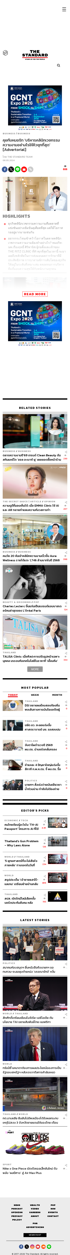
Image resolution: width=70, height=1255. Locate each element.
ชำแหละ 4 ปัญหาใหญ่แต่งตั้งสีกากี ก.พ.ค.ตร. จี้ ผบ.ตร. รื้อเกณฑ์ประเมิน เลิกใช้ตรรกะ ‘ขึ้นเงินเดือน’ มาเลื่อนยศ (43, 767)
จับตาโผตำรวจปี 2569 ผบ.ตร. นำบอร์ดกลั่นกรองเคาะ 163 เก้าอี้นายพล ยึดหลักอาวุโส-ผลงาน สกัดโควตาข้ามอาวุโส (43, 747)
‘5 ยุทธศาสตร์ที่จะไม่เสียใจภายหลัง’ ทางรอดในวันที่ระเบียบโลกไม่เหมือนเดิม (20, 863)
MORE (35, 669)
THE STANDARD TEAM (19, 157)
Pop (53, 1205)
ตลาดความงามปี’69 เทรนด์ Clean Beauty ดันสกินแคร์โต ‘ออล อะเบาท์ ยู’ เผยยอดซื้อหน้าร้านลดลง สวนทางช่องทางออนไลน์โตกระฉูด (32, 457)
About (35, 1216)
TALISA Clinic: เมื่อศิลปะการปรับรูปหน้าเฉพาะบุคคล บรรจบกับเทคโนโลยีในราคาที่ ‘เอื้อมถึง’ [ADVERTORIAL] (31, 658)
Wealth (35, 1205)
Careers (35, 1212)
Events (53, 1212)
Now (53, 1209)
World (9, 856)
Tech (24, 820)
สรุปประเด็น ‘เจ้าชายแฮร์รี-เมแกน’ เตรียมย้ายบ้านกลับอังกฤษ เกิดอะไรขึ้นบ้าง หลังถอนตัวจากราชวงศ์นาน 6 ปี (21, 882)
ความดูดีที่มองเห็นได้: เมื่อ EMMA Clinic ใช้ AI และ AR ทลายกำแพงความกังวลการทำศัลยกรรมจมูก (31, 508)
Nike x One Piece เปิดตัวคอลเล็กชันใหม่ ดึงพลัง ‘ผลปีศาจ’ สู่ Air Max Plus (30, 1170)
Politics (31, 780)
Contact (53, 1216)
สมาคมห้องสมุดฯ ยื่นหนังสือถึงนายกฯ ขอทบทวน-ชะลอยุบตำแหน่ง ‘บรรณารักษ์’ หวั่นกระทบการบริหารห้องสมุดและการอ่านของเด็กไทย (30, 969)
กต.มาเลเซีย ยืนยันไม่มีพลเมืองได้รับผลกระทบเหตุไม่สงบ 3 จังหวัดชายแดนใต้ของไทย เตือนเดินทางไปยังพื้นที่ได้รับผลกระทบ (30, 1120)
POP (36, 602)
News (17, 1205)
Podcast (17, 1209)
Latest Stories (35, 920)
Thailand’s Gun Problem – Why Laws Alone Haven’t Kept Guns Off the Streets (21, 843)
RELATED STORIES (35, 408)
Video (35, 1209)
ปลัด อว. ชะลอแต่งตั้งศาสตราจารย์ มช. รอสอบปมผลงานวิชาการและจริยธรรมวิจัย (42, 727)
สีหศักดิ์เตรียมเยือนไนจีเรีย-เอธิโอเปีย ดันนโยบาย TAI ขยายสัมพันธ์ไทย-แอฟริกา (28, 1020)
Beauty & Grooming (17, 602)
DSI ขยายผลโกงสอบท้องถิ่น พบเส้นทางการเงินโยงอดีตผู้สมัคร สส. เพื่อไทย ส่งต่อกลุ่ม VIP (43, 707)
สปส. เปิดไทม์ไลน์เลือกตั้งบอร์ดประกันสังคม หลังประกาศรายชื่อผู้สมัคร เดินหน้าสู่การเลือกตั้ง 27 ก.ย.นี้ (21, 900)
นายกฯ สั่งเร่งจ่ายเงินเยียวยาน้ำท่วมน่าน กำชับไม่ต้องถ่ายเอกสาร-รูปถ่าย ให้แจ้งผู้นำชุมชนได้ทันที (43, 787)
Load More (35, 1181)
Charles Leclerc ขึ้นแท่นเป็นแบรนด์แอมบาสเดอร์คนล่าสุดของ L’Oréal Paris (32, 608)
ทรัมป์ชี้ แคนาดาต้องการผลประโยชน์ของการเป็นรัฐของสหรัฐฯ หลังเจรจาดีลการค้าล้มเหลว (32, 1070)
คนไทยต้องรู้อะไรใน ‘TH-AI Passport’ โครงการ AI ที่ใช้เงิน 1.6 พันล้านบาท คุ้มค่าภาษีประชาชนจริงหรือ (22, 827)
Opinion (49, 501)
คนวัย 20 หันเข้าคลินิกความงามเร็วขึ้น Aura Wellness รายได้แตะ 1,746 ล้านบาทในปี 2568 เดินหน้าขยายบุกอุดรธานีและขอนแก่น (31, 558)
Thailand (9, 652)
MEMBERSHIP (35, 1235)
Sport (7, 1164)
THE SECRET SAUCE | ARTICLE (22, 501)
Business (9, 133)
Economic (11, 820)
